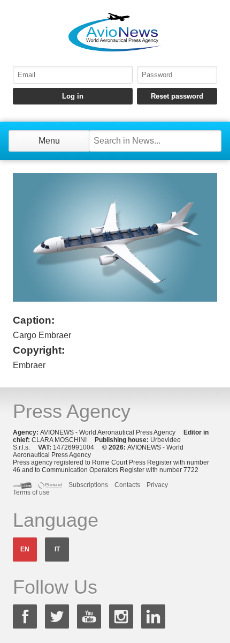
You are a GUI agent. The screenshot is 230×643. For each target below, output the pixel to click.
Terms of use (31, 492)
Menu (49, 140)
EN (24, 549)
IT (57, 549)
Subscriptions (88, 485)
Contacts (127, 485)
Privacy (157, 485)
